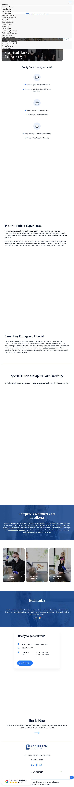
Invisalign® (5, 26)
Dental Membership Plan (10, 44)
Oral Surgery (6, 29)
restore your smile (49, 348)
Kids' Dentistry (7, 35)
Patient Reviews (7, 46)
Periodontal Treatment (9, 33)
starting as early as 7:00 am (12, 528)
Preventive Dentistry (9, 15)
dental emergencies (18, 341)
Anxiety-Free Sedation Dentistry (38, 138)
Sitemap (56, 782)
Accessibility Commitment (45, 782)
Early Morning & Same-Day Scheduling (38, 133)
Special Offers (7, 48)
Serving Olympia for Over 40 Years (38, 85)
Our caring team (10, 241)
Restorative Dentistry (9, 18)
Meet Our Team (7, 9)
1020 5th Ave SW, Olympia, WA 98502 (37, 755)
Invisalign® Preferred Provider (38, 115)
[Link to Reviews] (40, 618)
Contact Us (5, 50)
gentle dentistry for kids (16, 530)
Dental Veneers (7, 24)
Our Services (6, 13)
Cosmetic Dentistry (8, 22)
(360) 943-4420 (37, 760)
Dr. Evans (36, 233)
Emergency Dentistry (9, 31)
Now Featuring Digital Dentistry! (38, 110)
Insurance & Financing (9, 42)
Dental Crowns (7, 20)
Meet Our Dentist (8, 7)
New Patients (6, 39)
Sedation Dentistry (8, 37)
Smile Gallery (6, 11)
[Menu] (70, 2)
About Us (5, 5)
